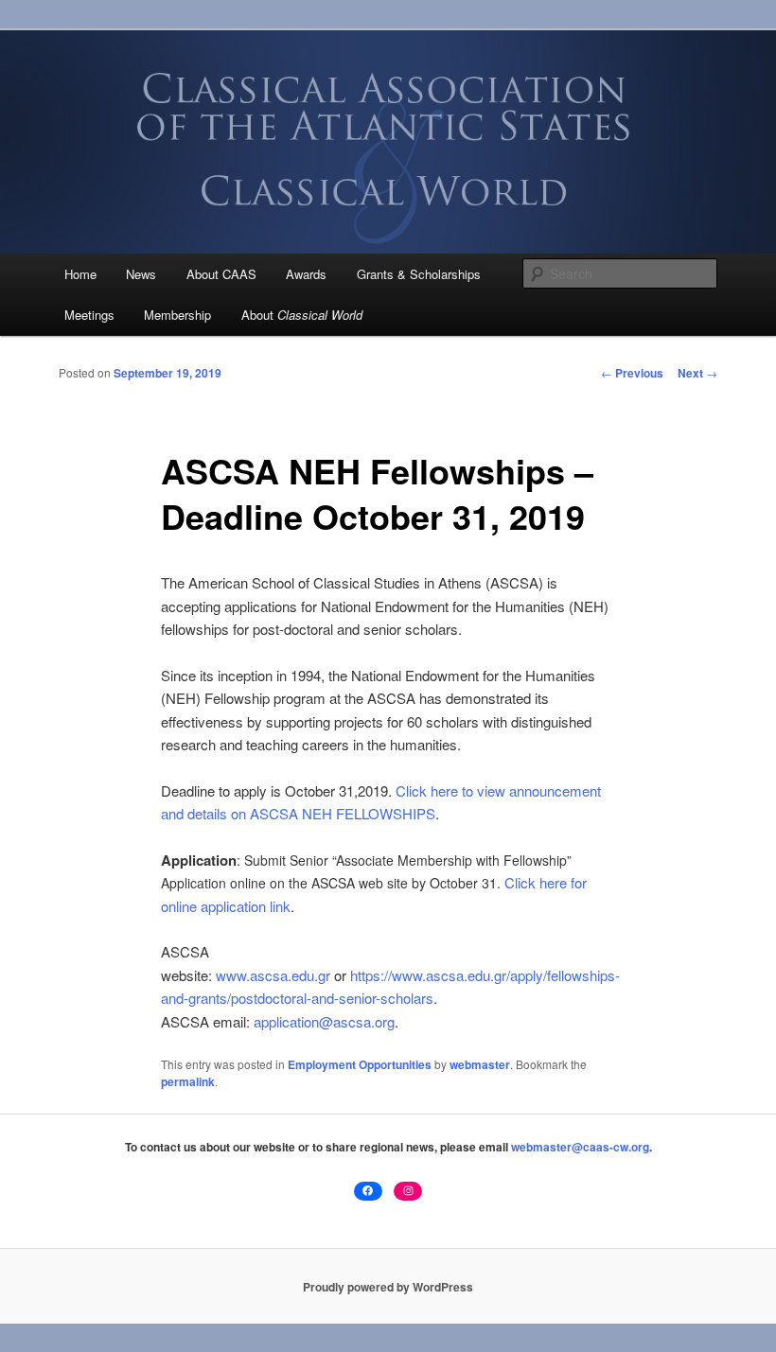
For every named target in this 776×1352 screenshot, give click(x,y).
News (141, 274)
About (301, 315)
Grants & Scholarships (419, 274)
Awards (306, 274)
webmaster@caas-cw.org (580, 1146)
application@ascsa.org (324, 1021)
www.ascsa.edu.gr (273, 975)
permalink (188, 1081)
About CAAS (221, 274)
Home (80, 274)
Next (697, 372)
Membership (177, 315)
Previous (632, 372)
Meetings (89, 315)
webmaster (480, 1064)
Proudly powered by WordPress (388, 1286)
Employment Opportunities (360, 1064)
